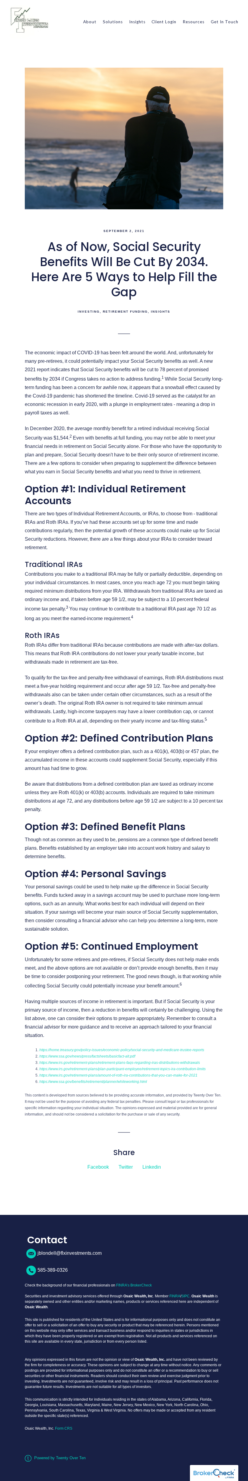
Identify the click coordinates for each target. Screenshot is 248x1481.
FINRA (174, 1296)
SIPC (185, 1296)
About (89, 21)
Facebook (98, 1167)
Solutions (113, 21)
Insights (137, 21)
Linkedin (151, 1167)
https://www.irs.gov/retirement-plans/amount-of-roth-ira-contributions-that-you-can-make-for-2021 (118, 1075)
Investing (89, 311)
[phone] (31, 1270)
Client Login (164, 21)
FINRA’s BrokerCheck (134, 1285)
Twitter (126, 1167)
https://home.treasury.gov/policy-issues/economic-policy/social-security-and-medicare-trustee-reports (121, 1050)
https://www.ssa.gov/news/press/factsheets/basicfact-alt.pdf (87, 1056)
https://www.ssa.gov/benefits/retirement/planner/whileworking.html (93, 1082)
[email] (31, 1253)
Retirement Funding (125, 311)
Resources (193, 21)
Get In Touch (224, 21)
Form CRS (63, 1428)
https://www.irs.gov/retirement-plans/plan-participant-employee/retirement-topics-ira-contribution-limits (122, 1069)
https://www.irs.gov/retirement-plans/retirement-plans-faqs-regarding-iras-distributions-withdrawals (119, 1063)
